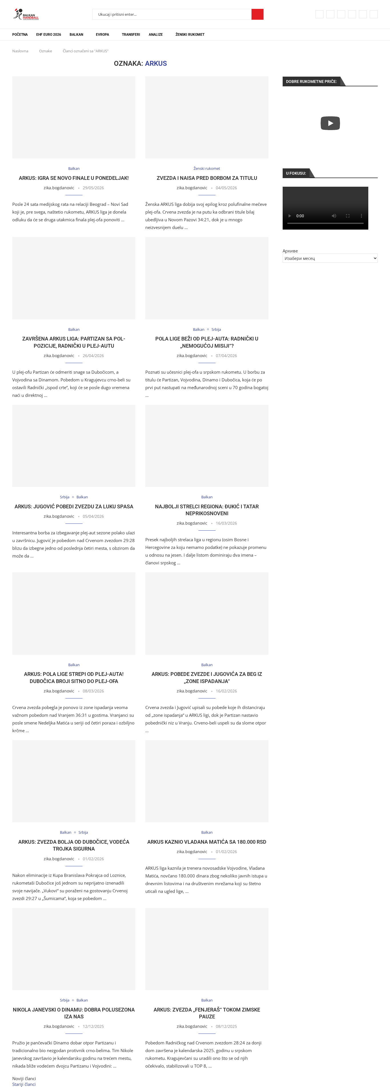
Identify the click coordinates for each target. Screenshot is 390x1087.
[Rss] (374, 14)
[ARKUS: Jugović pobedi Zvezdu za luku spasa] (73, 446)
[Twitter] (330, 14)
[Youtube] (352, 14)
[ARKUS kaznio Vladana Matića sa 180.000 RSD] (206, 781)
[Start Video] (330, 123)
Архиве (290, 251)
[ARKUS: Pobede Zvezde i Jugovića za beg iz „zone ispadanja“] (206, 613)
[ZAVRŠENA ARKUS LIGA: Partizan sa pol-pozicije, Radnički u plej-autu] (73, 278)
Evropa (102, 35)
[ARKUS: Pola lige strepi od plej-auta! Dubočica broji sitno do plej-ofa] (73, 613)
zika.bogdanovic (59, 187)
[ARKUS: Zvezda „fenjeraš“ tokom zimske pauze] (206, 949)
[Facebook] (319, 14)
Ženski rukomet (190, 35)
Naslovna (20, 50)
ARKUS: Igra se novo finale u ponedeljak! (74, 178)
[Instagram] (341, 14)
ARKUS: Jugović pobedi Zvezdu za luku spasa (74, 506)
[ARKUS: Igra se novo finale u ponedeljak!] (73, 117)
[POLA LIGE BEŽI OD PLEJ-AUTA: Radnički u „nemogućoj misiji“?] (206, 278)
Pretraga (258, 14)
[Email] (363, 14)
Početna (20, 35)
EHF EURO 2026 (48, 35)
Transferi (131, 35)
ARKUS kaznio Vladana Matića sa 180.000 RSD (206, 842)
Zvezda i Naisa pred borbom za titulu (207, 178)
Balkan (76, 35)
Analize (156, 35)
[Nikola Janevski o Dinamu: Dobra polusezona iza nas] (73, 949)
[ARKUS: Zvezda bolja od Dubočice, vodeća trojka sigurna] (73, 781)
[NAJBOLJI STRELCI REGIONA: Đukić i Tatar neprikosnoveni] (206, 446)
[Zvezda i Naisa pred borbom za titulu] (206, 117)
